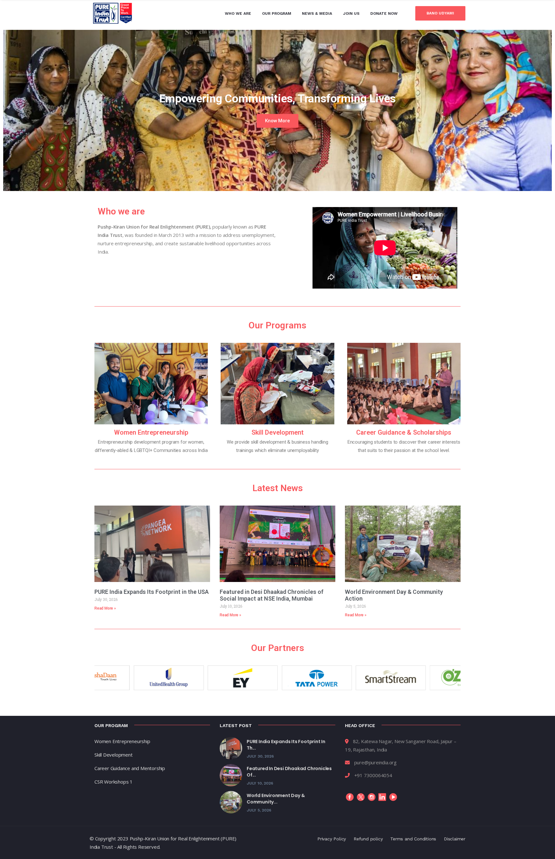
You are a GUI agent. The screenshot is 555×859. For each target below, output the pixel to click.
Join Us (351, 13)
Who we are (238, 13)
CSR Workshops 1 (113, 781)
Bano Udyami (440, 13)
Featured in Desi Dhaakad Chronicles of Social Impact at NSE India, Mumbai (271, 595)
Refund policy (368, 838)
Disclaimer (454, 838)
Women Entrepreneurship (151, 432)
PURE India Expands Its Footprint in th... (286, 744)
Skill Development (277, 432)
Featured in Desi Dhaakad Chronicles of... (289, 771)
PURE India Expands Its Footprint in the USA (151, 591)
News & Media (317, 13)
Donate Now (384, 13)
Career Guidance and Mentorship (129, 768)
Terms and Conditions (413, 838)
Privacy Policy (331, 838)
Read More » (105, 608)
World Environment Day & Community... (275, 798)
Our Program (276, 13)
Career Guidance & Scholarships (403, 432)
